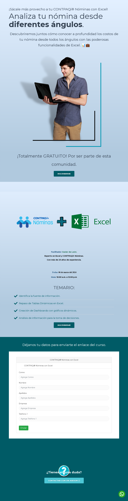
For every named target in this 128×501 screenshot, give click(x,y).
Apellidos (23, 393)
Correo (22, 372)
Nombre (22, 383)
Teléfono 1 (23, 414)
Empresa (23, 403)
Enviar (23, 428)
